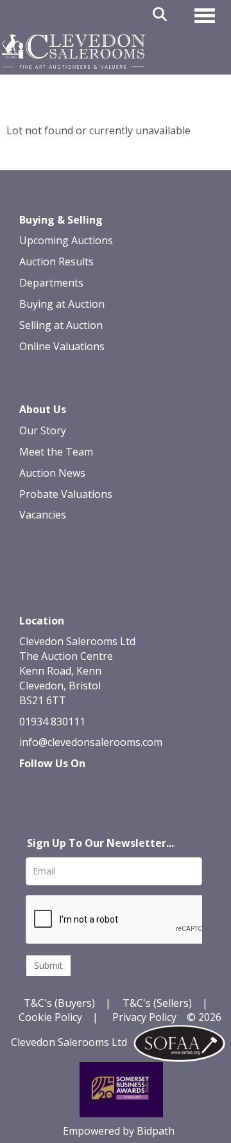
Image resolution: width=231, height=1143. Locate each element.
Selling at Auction (61, 325)
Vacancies (42, 515)
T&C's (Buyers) (61, 1003)
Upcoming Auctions (66, 240)
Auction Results (56, 261)
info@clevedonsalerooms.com (90, 742)
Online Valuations (62, 346)
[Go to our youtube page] (85, 786)
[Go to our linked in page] (58, 786)
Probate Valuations (65, 494)
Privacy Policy (144, 1017)
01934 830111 (52, 721)
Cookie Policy (50, 1017)
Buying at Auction (62, 304)
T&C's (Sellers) (157, 1003)
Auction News (52, 473)
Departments (51, 283)
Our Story (42, 430)
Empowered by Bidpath (119, 1131)
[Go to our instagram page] (111, 786)
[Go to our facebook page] (31, 786)
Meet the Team (56, 452)
